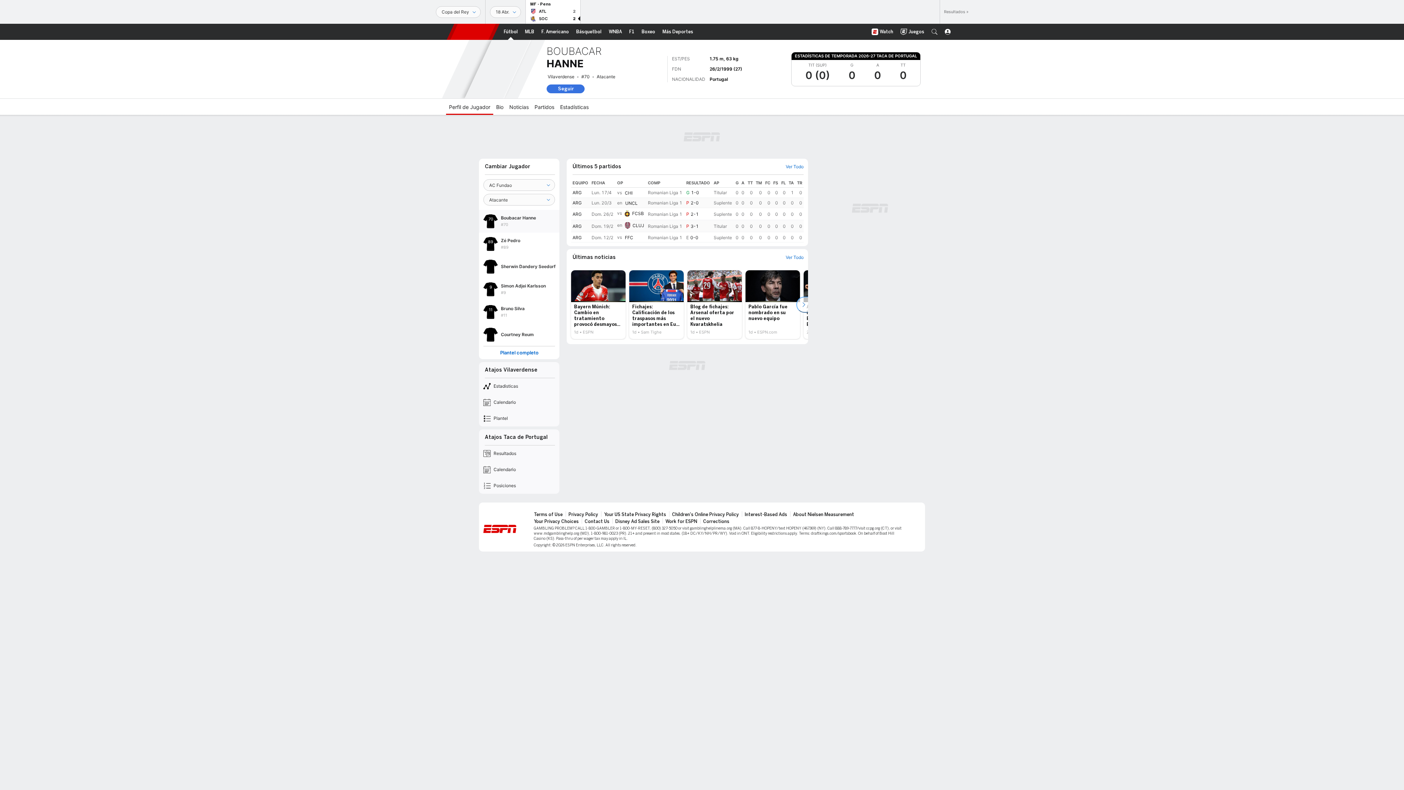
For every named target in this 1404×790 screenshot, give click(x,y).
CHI (629, 193)
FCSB (638, 213)
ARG (577, 192)
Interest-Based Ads (766, 514)
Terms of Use (548, 514)
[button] (934, 32)
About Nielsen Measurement (823, 514)
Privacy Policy (583, 514)
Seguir (566, 88)
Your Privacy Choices (556, 521)
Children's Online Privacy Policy (705, 514)
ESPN (473, 32)
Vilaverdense (561, 76)
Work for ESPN (681, 521)
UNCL (631, 203)
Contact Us (597, 521)
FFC (629, 237)
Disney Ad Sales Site (637, 521)
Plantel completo (519, 353)
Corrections (716, 521)
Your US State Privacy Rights (635, 514)
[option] (598, 304)
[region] (687, 210)
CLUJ (638, 225)
